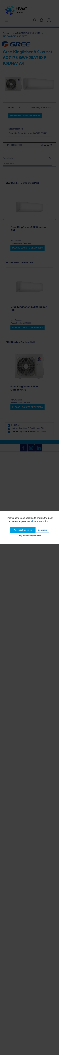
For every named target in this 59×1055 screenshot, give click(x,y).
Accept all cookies (23, 530)
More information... (40, 522)
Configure (42, 530)
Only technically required (29, 535)
